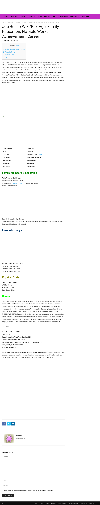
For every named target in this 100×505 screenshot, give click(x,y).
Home (6, 17)
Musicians (31, 17)
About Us (85, 17)
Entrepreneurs (44, 17)
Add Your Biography (60, 17)
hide (17, 45)
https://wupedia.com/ (20, 438)
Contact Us (74, 17)
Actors (22, 17)
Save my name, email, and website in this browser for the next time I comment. (28, 490)
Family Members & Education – (14, 49)
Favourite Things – (10, 52)
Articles (13, 17)
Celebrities (10, 22)
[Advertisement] (33, 100)
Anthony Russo (18, 183)
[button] (95, 17)
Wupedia (6, 40)
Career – (6, 57)
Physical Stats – (9, 54)
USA (40, 154)
